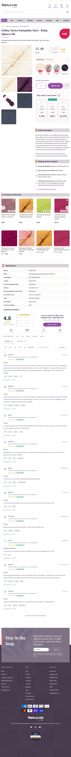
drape (28, 336)
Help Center (53, 681)
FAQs (51, 687)
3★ (15, 347)
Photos (32, 347)
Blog (2, 671)
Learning (66, 20)
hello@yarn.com (54, 693)
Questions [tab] (21, 341)
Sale (57, 20)
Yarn (12, 20)
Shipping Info (54, 674)
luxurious (35, 336)
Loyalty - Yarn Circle (7, 678)
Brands (28, 674)
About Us (4, 674)
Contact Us (53, 671)
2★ (20, 347)
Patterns (20, 20)
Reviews (3, 684)
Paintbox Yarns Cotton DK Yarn (44, 216)
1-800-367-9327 (54, 690)
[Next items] (68, 208)
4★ (10, 347)
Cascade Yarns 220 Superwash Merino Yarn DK (60, 217)
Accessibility (53, 684)
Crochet (39, 20)
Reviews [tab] (9, 341)
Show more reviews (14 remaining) (35, 616)
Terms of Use (5, 687)
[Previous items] (3, 208)
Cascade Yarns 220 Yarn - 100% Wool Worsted (26, 216)
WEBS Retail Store (6, 681)
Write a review (52, 325)
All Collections (30, 696)
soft (23, 336)
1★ (24, 347)
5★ (5, 347)
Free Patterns (30, 699)
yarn (17, 336)
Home (2, 26)
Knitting (29, 20)
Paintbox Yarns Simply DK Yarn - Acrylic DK (8, 216)
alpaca (42, 336)
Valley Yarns (6, 37)
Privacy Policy (5, 690)
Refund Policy (54, 678)
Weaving (49, 20)
